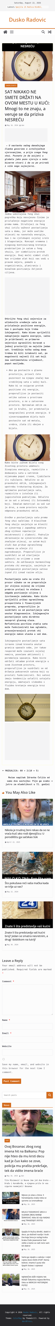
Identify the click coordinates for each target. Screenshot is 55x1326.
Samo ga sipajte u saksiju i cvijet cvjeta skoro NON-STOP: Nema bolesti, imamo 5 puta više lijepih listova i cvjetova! (36, 1261)
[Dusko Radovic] (5, 32)
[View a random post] (49, 32)
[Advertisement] (26, 135)
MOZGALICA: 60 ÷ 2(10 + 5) (22, 770)
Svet (7, 1140)
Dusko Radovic (27, 19)
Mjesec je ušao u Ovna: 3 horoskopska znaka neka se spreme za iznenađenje (34, 1198)
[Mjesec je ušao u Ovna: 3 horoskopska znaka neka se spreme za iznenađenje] (10, 1199)
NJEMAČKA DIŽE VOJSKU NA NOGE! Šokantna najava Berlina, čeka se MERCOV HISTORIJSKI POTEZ (36, 1281)
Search (49, 1095)
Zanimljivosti (11, 85)
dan (22, 125)
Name (6, 1020)
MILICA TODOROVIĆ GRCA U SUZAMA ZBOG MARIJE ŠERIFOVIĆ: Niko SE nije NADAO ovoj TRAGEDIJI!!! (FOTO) (36, 1216)
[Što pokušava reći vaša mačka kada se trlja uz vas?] (27, 853)
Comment (8, 981)
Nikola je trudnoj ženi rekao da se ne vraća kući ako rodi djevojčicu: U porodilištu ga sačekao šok (27, 833)
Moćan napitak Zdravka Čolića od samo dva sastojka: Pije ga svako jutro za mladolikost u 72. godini (28, 781)
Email (6, 1033)
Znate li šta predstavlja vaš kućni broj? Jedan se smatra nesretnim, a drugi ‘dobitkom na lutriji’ (26, 936)
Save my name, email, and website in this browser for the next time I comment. (25, 1068)
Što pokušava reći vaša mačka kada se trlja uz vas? (27, 884)
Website (6, 1046)
